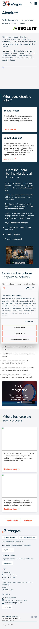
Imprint (4, 587)
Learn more (8, 129)
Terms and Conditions (9, 575)
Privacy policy (6, 572)
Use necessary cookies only (19, 339)
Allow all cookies (19, 327)
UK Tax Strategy (7, 589)
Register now (8, 550)
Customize (18, 333)
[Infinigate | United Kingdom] (12, 3)
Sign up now (8, 563)
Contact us (28, 521)
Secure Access (11, 110)
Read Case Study (10, 469)
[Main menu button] (36, 3)
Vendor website (12, 521)
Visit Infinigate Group (27, 537)
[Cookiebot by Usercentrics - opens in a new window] (28, 288)
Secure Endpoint (13, 137)
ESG (3, 580)
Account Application (8, 577)
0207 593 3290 (10, 598)
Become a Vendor (10, 537)
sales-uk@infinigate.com (13, 603)
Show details (28, 321)
